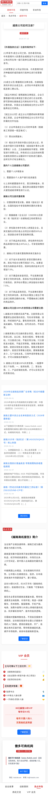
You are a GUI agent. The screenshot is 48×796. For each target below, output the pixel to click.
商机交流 (16, 792)
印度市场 (24, 10)
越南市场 (11, 10)
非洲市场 (37, 10)
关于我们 (24, 771)
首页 (3, 16)
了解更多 (24, 639)
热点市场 (38, 786)
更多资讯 (24, 516)
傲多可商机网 (24, 746)
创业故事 (9, 786)
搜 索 (44, 3)
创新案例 (24, 786)
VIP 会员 (31, 792)
